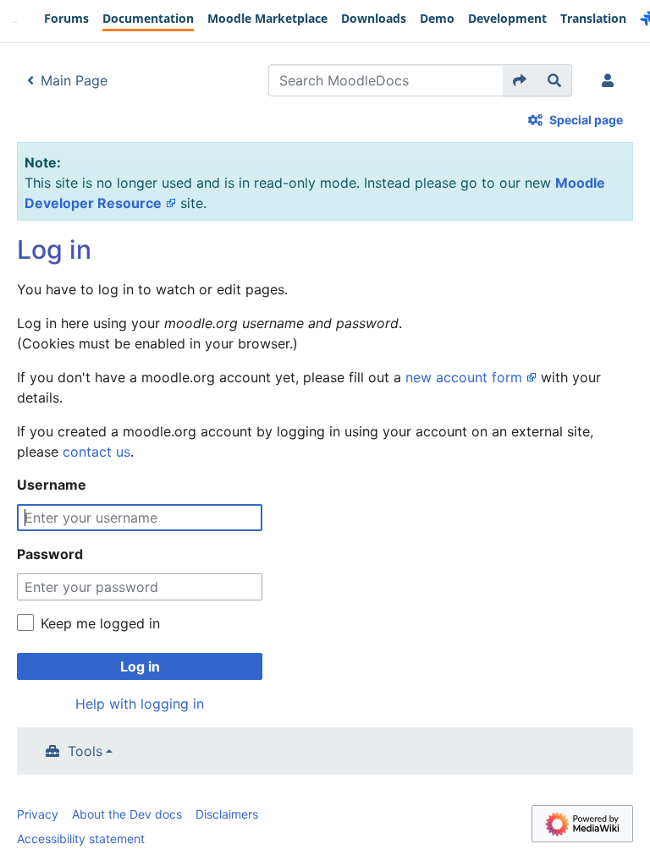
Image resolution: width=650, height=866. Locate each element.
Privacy (37, 814)
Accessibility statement (81, 838)
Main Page (74, 80)
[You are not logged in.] (611, 80)
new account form (463, 377)
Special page (586, 119)
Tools (85, 751)
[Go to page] (520, 80)
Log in (140, 666)
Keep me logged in (100, 623)
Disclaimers (227, 814)
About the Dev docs (127, 814)
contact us (96, 451)
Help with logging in (139, 703)
